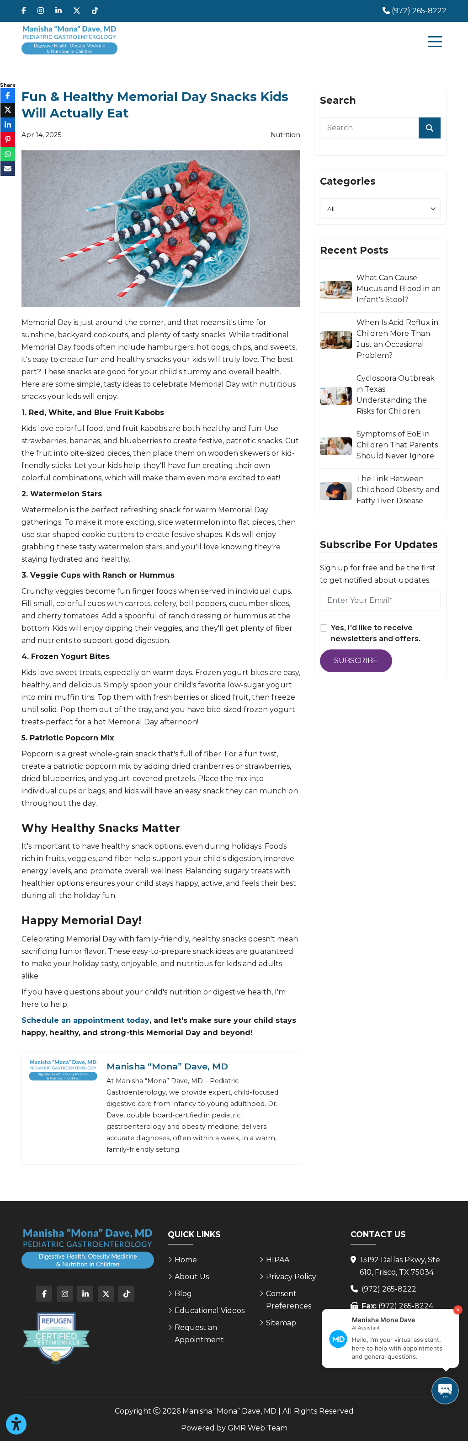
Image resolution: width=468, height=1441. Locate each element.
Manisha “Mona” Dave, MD (167, 1066)
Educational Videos (210, 1310)
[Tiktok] (95, 10)
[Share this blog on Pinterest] (7, 139)
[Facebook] (23, 10)
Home (186, 1259)
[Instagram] (40, 10)
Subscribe (356, 660)
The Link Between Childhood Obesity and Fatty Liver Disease (398, 489)
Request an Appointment (199, 1333)
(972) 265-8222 (389, 1289)
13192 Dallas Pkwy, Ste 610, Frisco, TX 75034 (400, 1265)
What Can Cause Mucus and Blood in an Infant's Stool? (398, 288)
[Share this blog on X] (7, 110)
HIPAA (277, 1259)
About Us (192, 1276)
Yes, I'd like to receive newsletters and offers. (375, 633)
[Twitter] (76, 10)
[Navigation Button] (435, 41)
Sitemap (281, 1323)
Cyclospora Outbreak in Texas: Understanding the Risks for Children (395, 394)
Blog (183, 1293)
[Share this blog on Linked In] (7, 124)
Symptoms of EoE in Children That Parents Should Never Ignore (397, 445)
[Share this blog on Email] (7, 168)
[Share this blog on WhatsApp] (7, 154)
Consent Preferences (288, 1299)
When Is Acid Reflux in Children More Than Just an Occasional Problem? (397, 339)
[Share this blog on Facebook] (7, 95)
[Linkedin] (58, 10)
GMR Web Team (257, 1428)
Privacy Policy (291, 1276)
